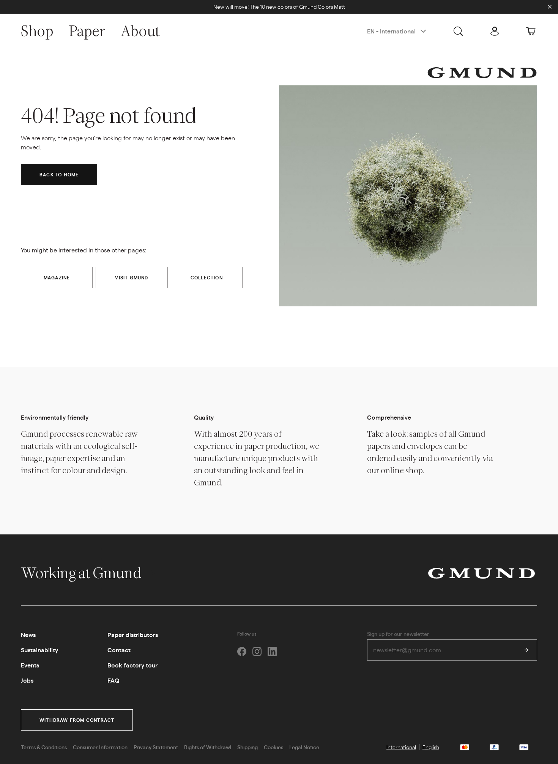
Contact (119, 650)
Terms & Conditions (44, 746)
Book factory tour (132, 665)
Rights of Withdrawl (207, 746)
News (28, 635)
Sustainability (39, 650)
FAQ (113, 680)
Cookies (273, 746)
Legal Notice (304, 746)
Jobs (27, 680)
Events (30, 665)
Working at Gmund (82, 573)
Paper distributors (132, 635)
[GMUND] (482, 73)
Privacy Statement (156, 746)
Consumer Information (100, 746)
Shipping (247, 746)
